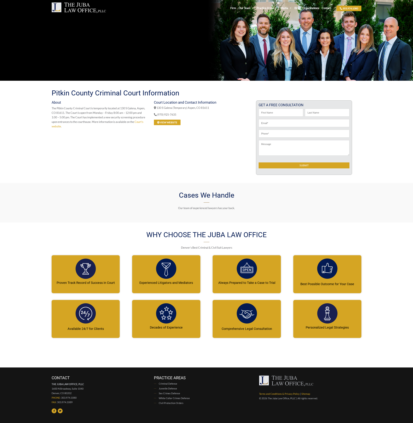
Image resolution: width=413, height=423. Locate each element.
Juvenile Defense (168, 388)
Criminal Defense (168, 383)
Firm (233, 8)
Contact (326, 8)
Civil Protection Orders (171, 403)
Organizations (310, 8)
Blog (297, 8)
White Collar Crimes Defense (174, 398)
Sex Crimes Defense (169, 393)
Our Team (244, 8)
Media (284, 8)
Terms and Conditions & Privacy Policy (279, 393)
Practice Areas (265, 8)
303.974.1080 (350, 8)
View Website (168, 122)
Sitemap (305, 393)
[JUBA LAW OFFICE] (79, 12)
